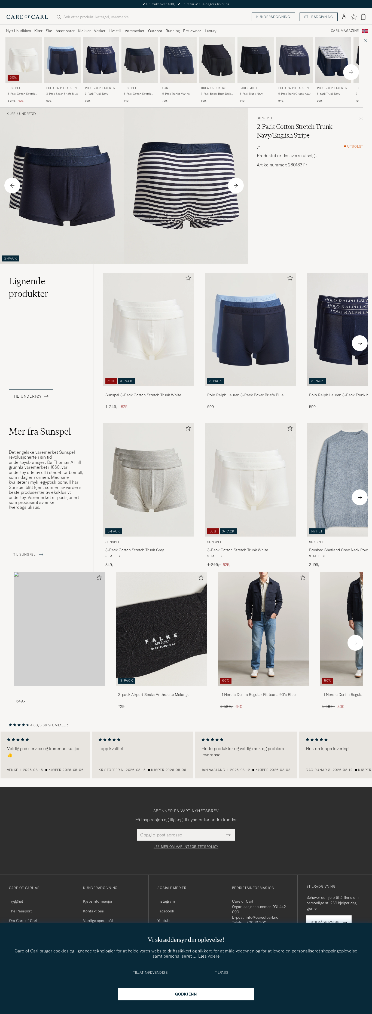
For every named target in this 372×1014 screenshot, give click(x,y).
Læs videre (209, 956)
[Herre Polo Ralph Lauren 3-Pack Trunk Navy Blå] (101, 60)
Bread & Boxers (213, 88)
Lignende (28, 287)
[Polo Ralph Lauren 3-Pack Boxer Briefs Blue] (250, 389)
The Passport (20, 911)
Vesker (99, 30)
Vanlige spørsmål (98, 920)
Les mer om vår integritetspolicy (186, 846)
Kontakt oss (93, 911)
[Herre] (59, 629)
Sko (49, 30)
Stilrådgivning (318, 17)
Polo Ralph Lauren (61, 88)
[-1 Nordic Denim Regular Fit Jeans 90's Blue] (263, 689)
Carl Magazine (345, 31)
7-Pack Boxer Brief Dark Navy (216, 94)
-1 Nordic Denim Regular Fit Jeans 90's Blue (257, 694)
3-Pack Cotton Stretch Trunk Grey (134, 549)
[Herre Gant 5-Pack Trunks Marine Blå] (178, 60)
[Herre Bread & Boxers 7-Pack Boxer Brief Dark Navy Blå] (217, 60)
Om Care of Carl (23, 920)
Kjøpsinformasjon (98, 901)
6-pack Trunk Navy (328, 94)
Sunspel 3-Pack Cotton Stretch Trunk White (143, 394)
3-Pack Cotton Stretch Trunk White (21, 94)
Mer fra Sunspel (40, 431)
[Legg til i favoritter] (187, 279)
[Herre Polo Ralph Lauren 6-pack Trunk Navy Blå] (333, 60)
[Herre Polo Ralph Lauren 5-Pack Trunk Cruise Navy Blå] (294, 60)
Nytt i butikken (18, 30)
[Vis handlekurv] (363, 16)
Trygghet (16, 901)
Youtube (164, 920)
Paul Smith (248, 88)
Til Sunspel (24, 554)
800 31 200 (256, 922)
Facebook (165, 911)
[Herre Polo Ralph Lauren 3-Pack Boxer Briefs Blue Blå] (62, 60)
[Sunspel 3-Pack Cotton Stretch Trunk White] (148, 389)
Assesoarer (65, 30)
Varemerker (134, 30)
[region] (186, 755)
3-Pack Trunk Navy (96, 94)
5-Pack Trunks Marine (176, 94)
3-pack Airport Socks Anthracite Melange (153, 694)
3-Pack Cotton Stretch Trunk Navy (137, 94)
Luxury (210, 30)
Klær (38, 30)
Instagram (166, 901)
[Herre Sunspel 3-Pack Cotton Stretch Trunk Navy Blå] (139, 60)
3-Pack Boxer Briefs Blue (62, 94)
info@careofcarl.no (262, 917)
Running (173, 30)
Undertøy (27, 114)
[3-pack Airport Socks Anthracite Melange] (161, 689)
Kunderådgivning (273, 17)
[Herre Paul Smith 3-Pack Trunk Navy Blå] (255, 60)
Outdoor (155, 30)
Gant (166, 88)
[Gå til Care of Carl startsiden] (27, 17)
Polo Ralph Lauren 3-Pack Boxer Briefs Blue (245, 394)
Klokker (84, 30)
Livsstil (115, 30)
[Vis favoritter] (353, 17)
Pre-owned (192, 30)
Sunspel (14, 88)
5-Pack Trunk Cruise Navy (294, 94)
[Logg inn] (344, 17)
